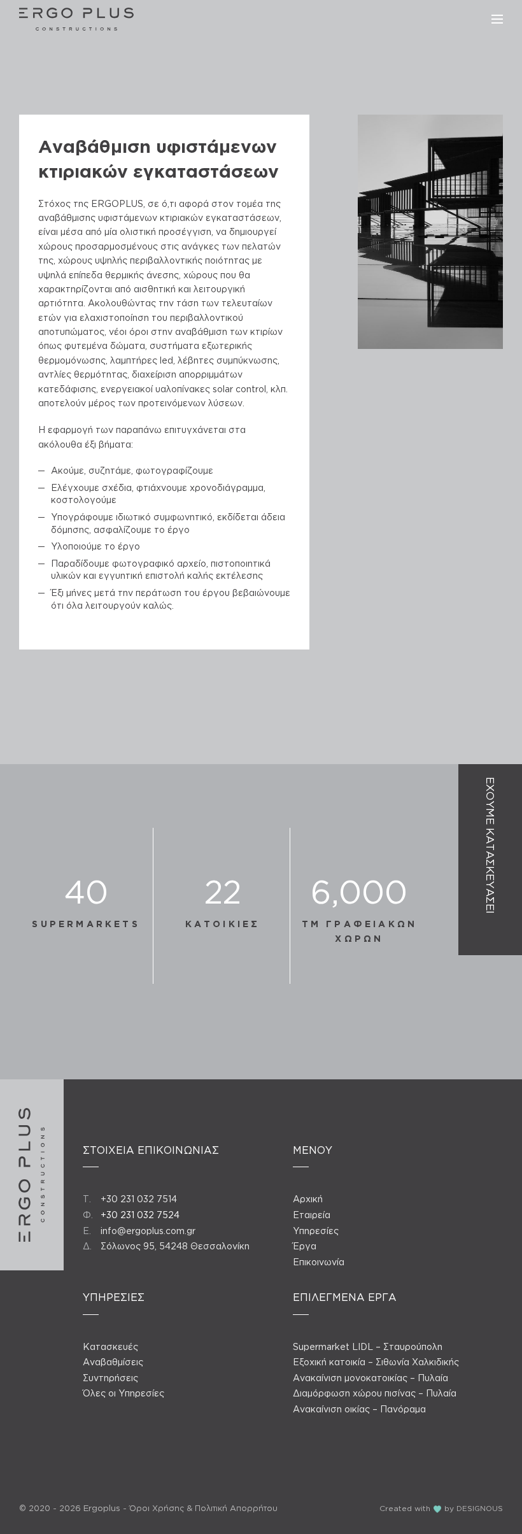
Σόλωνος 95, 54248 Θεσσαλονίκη (175, 1246)
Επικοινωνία (318, 1262)
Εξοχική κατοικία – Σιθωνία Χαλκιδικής (376, 1362)
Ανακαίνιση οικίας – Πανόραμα (359, 1409)
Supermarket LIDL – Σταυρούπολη (367, 1346)
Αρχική (308, 1199)
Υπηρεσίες (316, 1230)
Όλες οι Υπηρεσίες (123, 1393)
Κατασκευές (110, 1346)
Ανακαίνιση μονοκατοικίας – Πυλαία (370, 1377)
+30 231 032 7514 (139, 1199)
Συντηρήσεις (110, 1377)
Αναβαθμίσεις (113, 1362)
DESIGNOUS (479, 1508)
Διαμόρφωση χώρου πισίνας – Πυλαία (374, 1393)
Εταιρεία (311, 1214)
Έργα (304, 1246)
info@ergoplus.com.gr (148, 1230)
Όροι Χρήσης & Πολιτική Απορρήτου (203, 1507)
